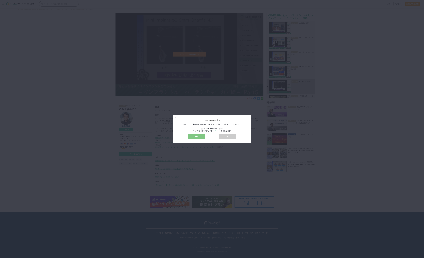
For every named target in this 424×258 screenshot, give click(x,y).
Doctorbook (216, 131)
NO (228, 136)
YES (196, 136)
